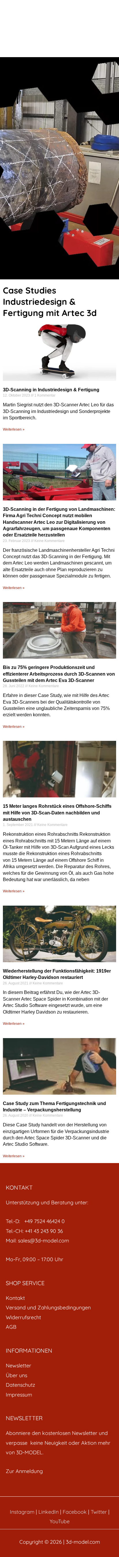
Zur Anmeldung (24, 1471)
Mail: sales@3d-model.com (37, 1240)
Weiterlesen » (14, 429)
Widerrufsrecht (23, 1317)
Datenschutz (20, 1385)
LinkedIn (48, 1512)
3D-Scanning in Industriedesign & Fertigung (51, 389)
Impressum (19, 1394)
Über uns (16, 1375)
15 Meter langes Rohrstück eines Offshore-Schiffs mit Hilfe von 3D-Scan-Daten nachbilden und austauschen (57, 813)
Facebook (75, 1512)
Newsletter (18, 1365)
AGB (11, 1327)
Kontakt (15, 1298)
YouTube (60, 1521)
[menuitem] (59, 1298)
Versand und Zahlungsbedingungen (48, 1307)
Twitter (99, 1512)
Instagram (22, 1512)
